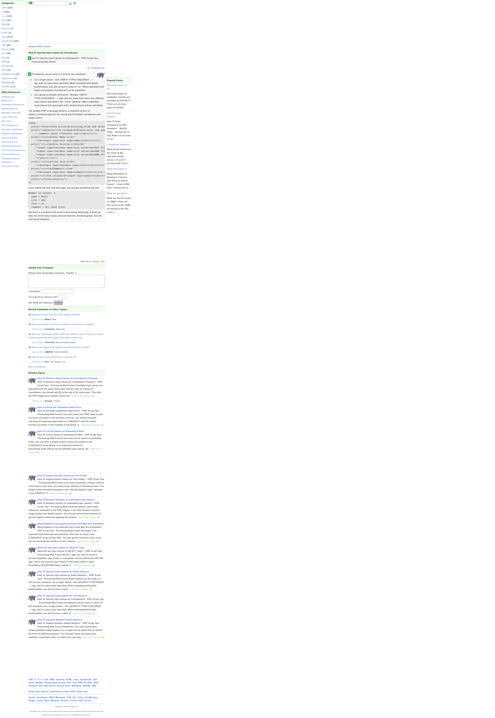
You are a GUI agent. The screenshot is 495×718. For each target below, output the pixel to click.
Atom (79, 691)
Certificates (91, 697)
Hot (38, 691)
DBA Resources (10, 109)
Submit (58, 303)
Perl (4, 53)
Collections (55, 691)
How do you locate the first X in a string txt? (53, 357)
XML (94, 686)
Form (47, 46)
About (44, 691)
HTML (5, 33)
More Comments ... (38, 367)
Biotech (55, 700)
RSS (4, 70)
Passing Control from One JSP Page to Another (55, 315)
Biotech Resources (11, 146)
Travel (73, 700)
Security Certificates (12, 129)
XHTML (5, 87)
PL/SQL (6, 66)
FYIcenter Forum (10, 166)
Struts (60, 686)
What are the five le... (118, 193)
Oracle (5, 49)
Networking (51, 683)
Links (40, 700)
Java (4, 37)
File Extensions (10, 125)
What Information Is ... (118, 169)
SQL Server (8, 78)
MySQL (39, 683)
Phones (64, 700)
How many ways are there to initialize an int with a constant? (62, 324)
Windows (6, 82)
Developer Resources (13, 104)
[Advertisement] (14, 207)
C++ (4, 16)
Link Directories (10, 138)
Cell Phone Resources (13, 150)
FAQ (80, 700)
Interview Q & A (10, 142)
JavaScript (7, 41)
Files (81, 697)
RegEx (32, 700)
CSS (4, 20)
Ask (86, 691)
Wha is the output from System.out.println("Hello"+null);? (60, 347)
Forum (87, 700)
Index (66, 691)
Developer (42, 697)
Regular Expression (12, 133)
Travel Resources (11, 154)
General (6, 28)
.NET (4, 8)
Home (31, 46)
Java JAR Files (9, 117)
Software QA (8, 74)
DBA (4, 24)
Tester (31, 697)
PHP (4, 62)
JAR (69, 697)
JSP (4, 45)
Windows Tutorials (11, 113)
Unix (67, 686)
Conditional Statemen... (119, 144)
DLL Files (7, 121)
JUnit (31, 683)
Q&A (46, 700)
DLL (75, 697)
